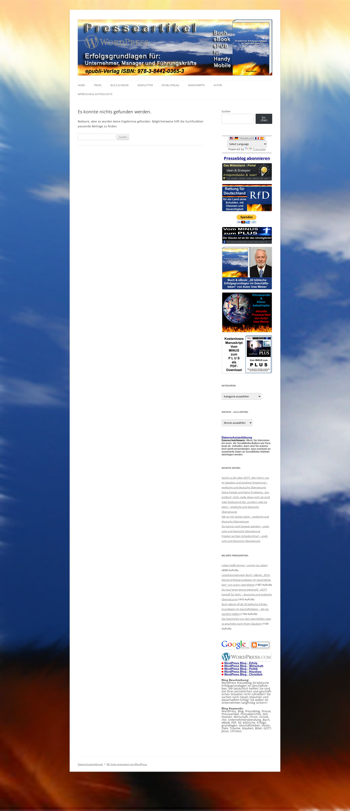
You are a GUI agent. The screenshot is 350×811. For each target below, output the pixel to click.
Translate (259, 149)
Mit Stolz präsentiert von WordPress (127, 764)
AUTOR (218, 85)
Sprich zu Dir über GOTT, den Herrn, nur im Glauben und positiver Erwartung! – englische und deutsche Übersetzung (245, 482)
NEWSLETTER (145, 85)
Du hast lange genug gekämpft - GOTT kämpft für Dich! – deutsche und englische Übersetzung (247, 594)
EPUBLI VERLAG (170, 85)
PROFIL (98, 85)
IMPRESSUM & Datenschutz (95, 94)
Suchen (226, 111)
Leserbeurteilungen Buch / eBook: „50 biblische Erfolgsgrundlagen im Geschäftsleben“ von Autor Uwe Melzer (246, 580)
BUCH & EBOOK (120, 85)
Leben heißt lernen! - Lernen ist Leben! (245, 565)
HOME (81, 85)
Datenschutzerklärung (90, 764)
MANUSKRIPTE (196, 85)
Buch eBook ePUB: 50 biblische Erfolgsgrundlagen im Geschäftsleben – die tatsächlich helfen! (245, 609)
